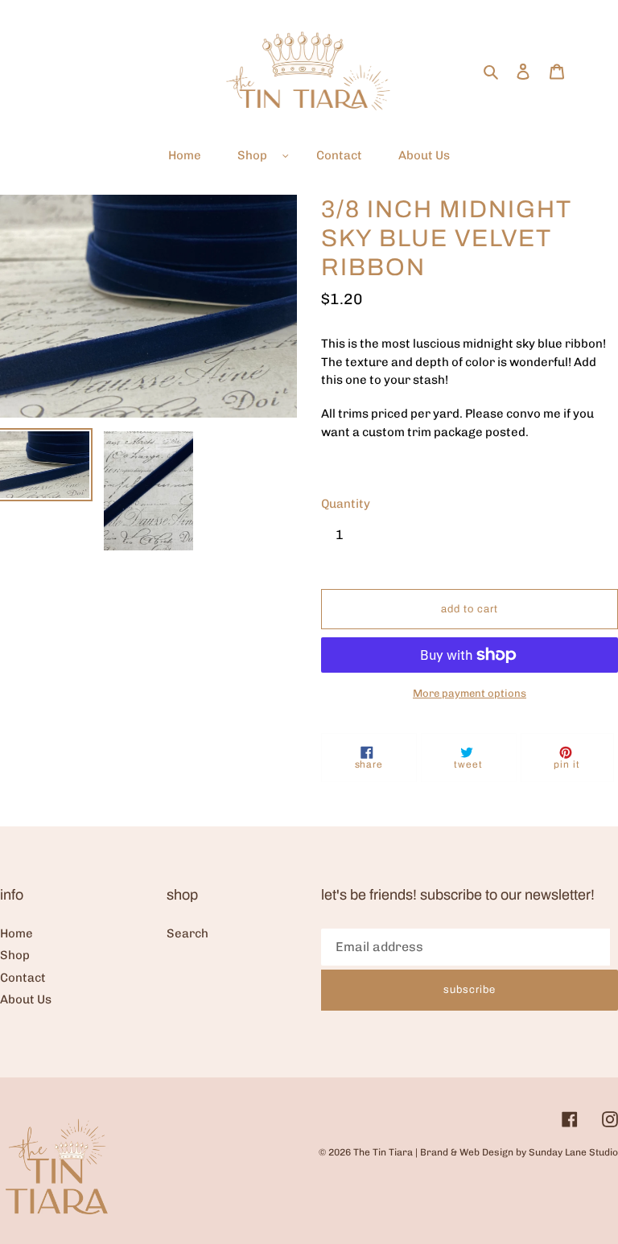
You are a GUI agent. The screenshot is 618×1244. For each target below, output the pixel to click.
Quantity (345, 503)
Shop (15, 955)
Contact (23, 977)
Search (187, 933)
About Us (26, 999)
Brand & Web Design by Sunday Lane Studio (519, 1152)
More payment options (469, 693)
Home (16, 933)
